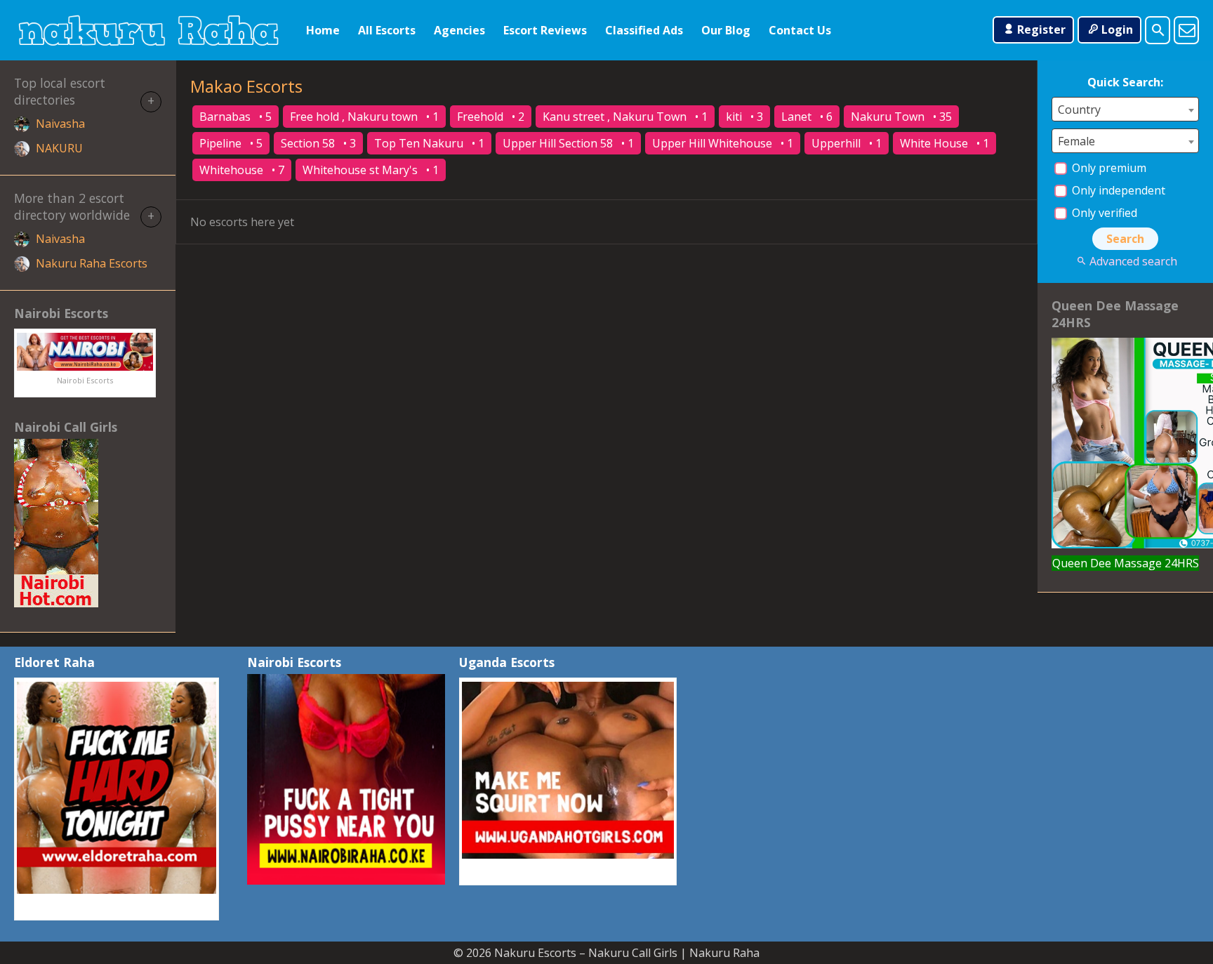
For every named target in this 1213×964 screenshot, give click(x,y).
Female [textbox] (1076, 141)
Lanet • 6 (807, 116)
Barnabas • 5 (235, 116)
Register (1041, 29)
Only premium (1107, 168)
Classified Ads (644, 30)
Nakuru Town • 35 (901, 116)
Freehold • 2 (490, 116)
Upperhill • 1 (846, 143)
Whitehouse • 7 (241, 170)
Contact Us (800, 30)
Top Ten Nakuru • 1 (429, 143)
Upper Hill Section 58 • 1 (568, 143)
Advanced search (1132, 261)
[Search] (1157, 30)
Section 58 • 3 (318, 143)
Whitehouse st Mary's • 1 (371, 170)
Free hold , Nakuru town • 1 (364, 116)
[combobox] (1125, 109)
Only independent (1117, 190)
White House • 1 (944, 143)
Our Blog (725, 30)
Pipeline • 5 (231, 143)
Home (323, 30)
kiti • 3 (744, 116)
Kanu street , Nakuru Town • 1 (625, 116)
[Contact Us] (1186, 30)
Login (1117, 29)
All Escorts (387, 30)
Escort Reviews (545, 30)
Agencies (459, 30)
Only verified (1103, 212)
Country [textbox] (1079, 109)
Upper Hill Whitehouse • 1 (722, 143)
